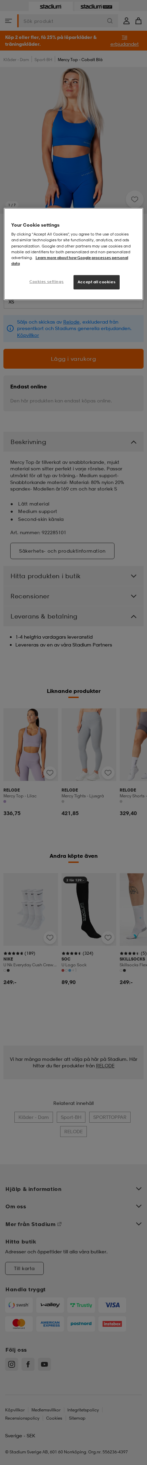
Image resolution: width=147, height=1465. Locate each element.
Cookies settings (46, 281)
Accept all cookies (97, 282)
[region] (74, 254)
